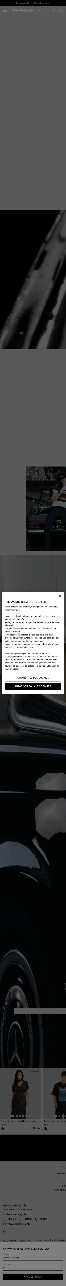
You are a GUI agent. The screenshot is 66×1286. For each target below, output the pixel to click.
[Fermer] (59, 596)
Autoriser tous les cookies (33, 686)
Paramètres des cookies (33, 677)
